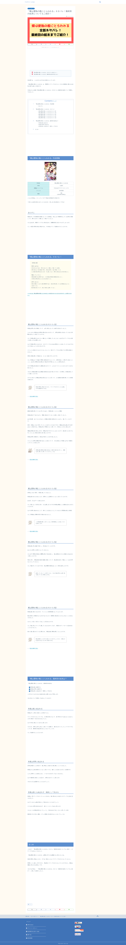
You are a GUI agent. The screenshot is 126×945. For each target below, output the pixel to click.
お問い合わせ (30, 924)
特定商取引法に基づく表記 (33, 931)
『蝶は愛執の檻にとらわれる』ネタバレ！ (45, 109)
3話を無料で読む (34, 531)
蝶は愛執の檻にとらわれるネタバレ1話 (47, 111)
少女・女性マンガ (31, 8)
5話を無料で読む (34, 648)
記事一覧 (29, 934)
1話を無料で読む (34, 396)
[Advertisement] (51, 61)
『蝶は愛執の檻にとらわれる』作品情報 (44, 104)
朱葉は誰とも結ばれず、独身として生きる (48, 126)
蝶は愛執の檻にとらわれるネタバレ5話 (47, 117)
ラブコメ (30, 904)
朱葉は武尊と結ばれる (44, 124)
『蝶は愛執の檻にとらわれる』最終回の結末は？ (46, 120)
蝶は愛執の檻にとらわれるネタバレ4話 (47, 116)
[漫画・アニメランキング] (87, 923)
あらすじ (41, 106)
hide (55, 101)
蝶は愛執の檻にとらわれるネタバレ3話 (47, 114)
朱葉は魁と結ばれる (43, 122)
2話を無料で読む (34, 459)
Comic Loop (30, 2)
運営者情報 (29, 938)
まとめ (36, 129)
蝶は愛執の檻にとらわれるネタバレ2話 (47, 112)
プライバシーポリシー (32, 928)
